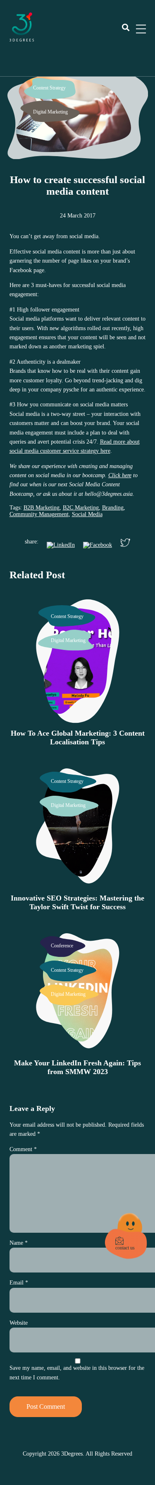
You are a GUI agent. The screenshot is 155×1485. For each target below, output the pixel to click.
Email (19, 1283)
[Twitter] (125, 543)
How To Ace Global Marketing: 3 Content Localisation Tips (78, 737)
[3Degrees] (22, 39)
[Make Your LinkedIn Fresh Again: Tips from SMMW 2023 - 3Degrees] (78, 1049)
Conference (62, 946)
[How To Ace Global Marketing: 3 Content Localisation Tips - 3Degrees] (78, 719)
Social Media (87, 514)
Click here (119, 475)
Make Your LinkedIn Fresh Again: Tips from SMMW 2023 (77, 1067)
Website (19, 1323)
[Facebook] (97, 545)
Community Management (39, 514)
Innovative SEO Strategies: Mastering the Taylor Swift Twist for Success (77, 902)
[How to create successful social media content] (77, 151)
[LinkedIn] (61, 545)
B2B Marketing (42, 508)
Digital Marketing (50, 112)
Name (19, 1243)
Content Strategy (49, 88)
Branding (113, 508)
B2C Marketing (81, 508)
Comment (23, 1149)
